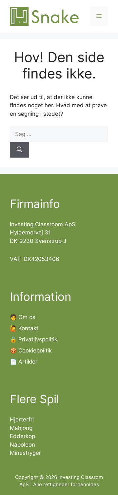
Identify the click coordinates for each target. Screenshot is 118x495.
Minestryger (25, 453)
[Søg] (19, 150)
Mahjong (21, 428)
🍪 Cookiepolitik (31, 350)
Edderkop (22, 436)
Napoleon (22, 444)
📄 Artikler (23, 361)
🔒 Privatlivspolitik (33, 339)
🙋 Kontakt (24, 328)
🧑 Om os (22, 317)
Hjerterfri (22, 419)
